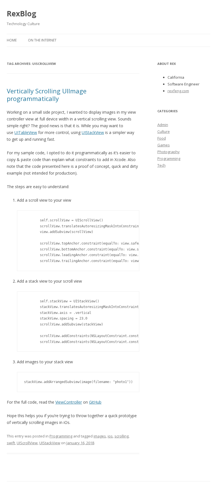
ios (110, 436)
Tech (161, 165)
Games (163, 145)
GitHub (95, 402)
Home (12, 40)
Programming (60, 436)
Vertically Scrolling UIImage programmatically (46, 94)
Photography (168, 151)
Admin (162, 124)
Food (161, 138)
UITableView (25, 132)
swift (11, 442)
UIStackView (93, 132)
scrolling (121, 436)
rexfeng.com (178, 90)
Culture (163, 131)
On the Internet (42, 40)
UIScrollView (27, 442)
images (100, 436)
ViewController (68, 402)
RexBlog (21, 13)
